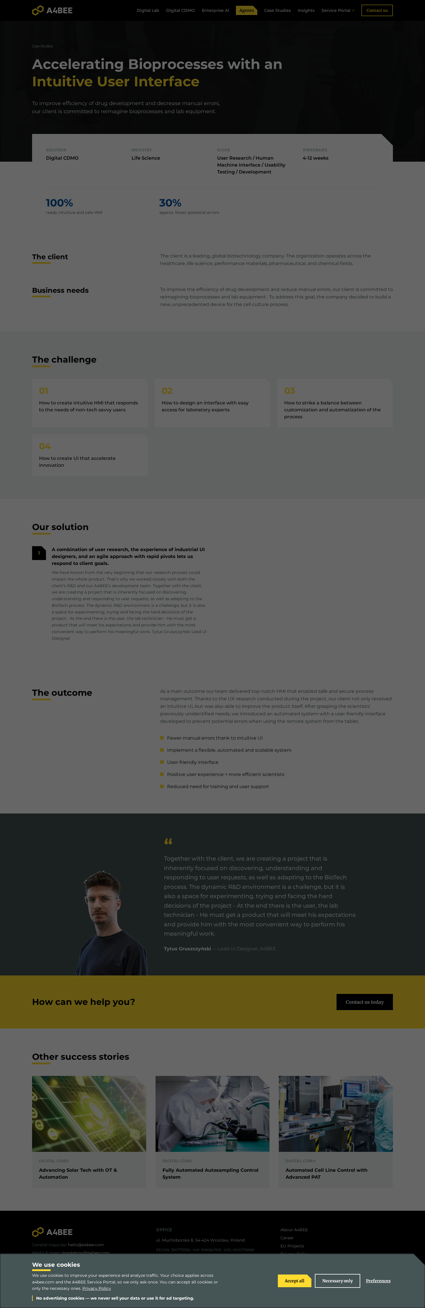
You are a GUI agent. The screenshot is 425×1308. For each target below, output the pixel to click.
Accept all (294, 1280)
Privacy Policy (96, 1288)
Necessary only (337, 1280)
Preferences (378, 1280)
